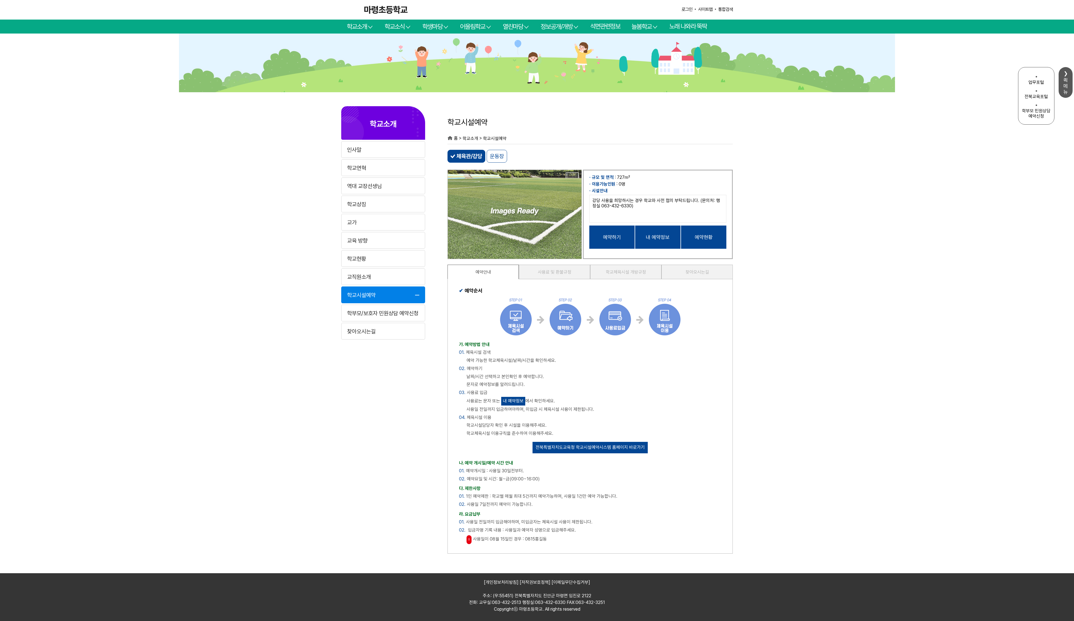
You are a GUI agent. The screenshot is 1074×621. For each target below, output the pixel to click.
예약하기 (612, 237)
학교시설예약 (361, 295)
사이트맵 (705, 9)
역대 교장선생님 (364, 186)
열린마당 (513, 26)
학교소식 (395, 26)
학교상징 (356, 204)
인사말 (354, 149)
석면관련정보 (605, 26)
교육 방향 (357, 240)
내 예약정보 (658, 237)
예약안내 (483, 272)
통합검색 (725, 9)
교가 (352, 222)
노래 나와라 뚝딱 (688, 26)
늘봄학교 (642, 26)
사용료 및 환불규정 (554, 272)
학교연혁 (356, 168)
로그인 (687, 9)
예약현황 (704, 237)
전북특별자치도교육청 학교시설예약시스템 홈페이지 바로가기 (590, 447)
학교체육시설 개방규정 (626, 272)
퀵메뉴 (1065, 86)
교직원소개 (359, 277)
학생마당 (432, 26)
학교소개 (357, 26)
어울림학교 (472, 26)
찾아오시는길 (361, 331)
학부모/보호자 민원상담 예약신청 (382, 313)
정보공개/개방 (557, 26)
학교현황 (356, 258)
